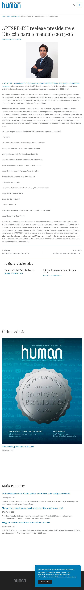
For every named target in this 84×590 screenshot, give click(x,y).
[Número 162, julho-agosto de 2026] (42, 391)
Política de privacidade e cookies (66, 577)
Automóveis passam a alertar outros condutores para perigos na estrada (36, 493)
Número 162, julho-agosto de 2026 (18, 446)
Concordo (45, 582)
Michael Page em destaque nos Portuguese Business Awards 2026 (32, 508)
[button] (74, 5)
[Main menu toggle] (79, 5)
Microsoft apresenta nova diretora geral (59, 271)
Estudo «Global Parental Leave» (20, 270)
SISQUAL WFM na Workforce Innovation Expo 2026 (26, 522)
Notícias (18, 39)
